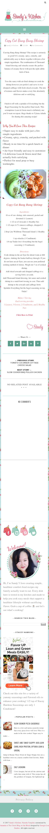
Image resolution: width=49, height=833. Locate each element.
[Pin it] (38, 343)
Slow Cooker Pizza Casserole (26, 723)
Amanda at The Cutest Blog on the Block (15, 825)
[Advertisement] (24, 489)
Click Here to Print (24, 315)
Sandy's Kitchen (15, 822)
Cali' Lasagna (19, 767)
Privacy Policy (24, 799)
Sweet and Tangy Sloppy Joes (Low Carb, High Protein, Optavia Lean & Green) (29, 746)
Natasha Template (28, 822)
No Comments (37, 45)
